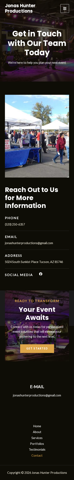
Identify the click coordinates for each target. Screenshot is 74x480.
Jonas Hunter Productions (20, 8)
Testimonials (37, 449)
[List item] (40, 274)
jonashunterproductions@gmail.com (37, 395)
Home (37, 426)
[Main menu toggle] (64, 8)
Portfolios (37, 443)
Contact (37, 455)
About (37, 432)
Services (37, 438)
